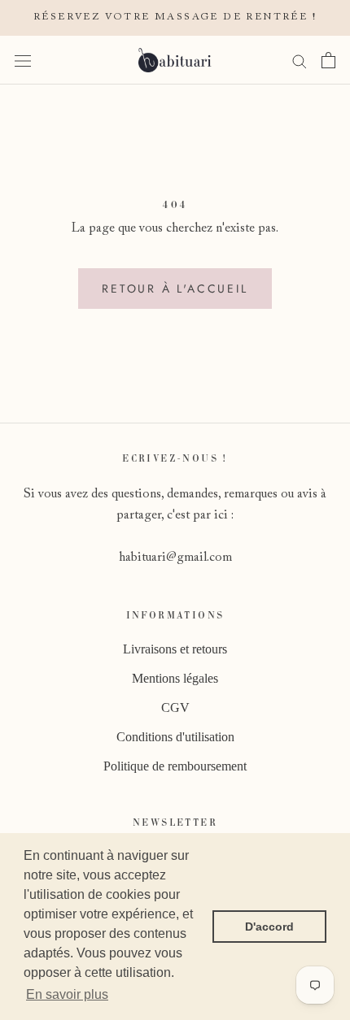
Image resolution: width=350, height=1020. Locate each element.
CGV (175, 707)
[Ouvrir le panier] (328, 60)
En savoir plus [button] (67, 994)
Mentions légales (175, 678)
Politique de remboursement (175, 766)
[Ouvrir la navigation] (23, 60)
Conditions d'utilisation (175, 737)
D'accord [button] (269, 926)
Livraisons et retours (175, 649)
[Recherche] (299, 60)
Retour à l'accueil (174, 288)
